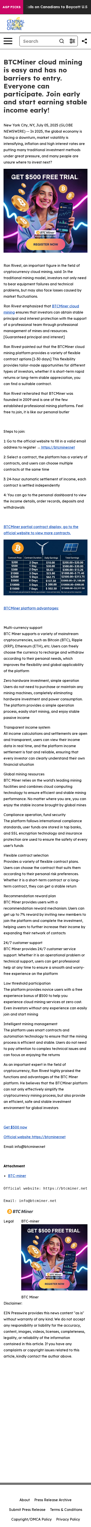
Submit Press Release (27, 1509)
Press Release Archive (53, 1500)
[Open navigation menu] (8, 41)
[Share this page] (84, 41)
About (24, 1500)
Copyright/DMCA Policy (31, 1519)
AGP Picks (12, 7)
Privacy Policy (68, 1519)
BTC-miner (17, 1175)
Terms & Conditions (66, 1509)
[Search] (61, 41)
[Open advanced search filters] (72, 41)
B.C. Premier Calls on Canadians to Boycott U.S (44, 7)
